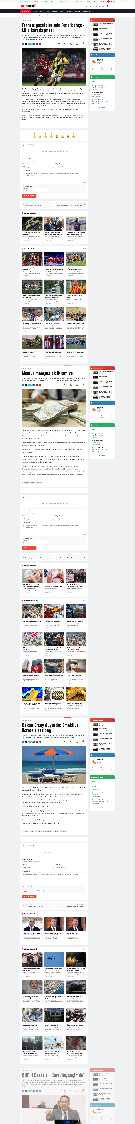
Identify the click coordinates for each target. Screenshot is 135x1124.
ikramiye (26, 482)
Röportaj (77, 11)
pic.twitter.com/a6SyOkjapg (35, 820)
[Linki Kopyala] (40, 44)
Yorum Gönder (29, 195)
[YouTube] (108, 1)
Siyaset (47, 11)
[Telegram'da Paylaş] (31, 44)
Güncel (34, 11)
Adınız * (25, 164)
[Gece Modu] (113, 6)
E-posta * (58, 164)
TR (113, 1)
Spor (31, 15)
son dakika (39, 482)
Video (95, 6)
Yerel (40, 11)
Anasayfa (26, 11)
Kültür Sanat (86, 11)
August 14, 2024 (54, 823)
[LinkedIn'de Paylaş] (34, 44)
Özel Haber (69, 11)
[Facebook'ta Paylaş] (23, 44)
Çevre (61, 11)
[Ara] (108, 6)
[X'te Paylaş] (26, 44)
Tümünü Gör (101, 107)
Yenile (25, 190)
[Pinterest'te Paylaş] (37, 44)
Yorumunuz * (26, 170)
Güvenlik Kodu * (28, 186)
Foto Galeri (87, 6)
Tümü (83, 248)
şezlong (56, 831)
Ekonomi (54, 11)
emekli (26, 831)
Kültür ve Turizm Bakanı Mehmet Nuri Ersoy (40, 831)
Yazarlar (101, 6)
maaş (32, 482)
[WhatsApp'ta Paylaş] (29, 44)
